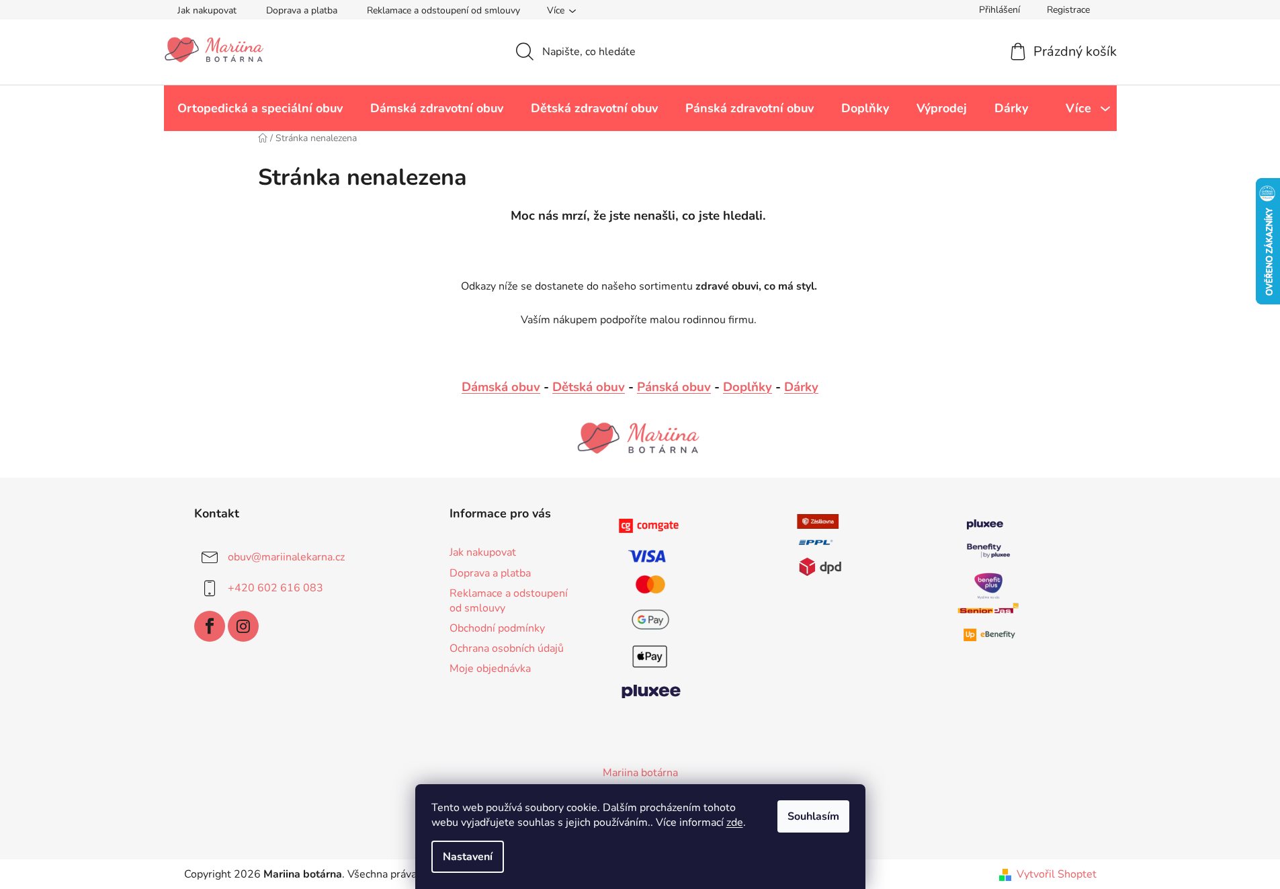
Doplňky (747, 387)
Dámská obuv (501, 387)
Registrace (1068, 9)
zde (734, 822)
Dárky (801, 387)
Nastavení (468, 856)
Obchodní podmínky (497, 628)
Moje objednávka (490, 668)
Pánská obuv (674, 387)
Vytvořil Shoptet (1057, 874)
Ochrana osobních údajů (507, 648)
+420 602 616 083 (275, 588)
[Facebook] (209, 626)
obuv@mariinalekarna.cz (286, 557)
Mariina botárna (640, 772)
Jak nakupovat (207, 10)
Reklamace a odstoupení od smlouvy (443, 10)
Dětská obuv (588, 387)
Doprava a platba (301, 10)
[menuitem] (260, 108)
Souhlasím (813, 816)
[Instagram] (243, 626)
